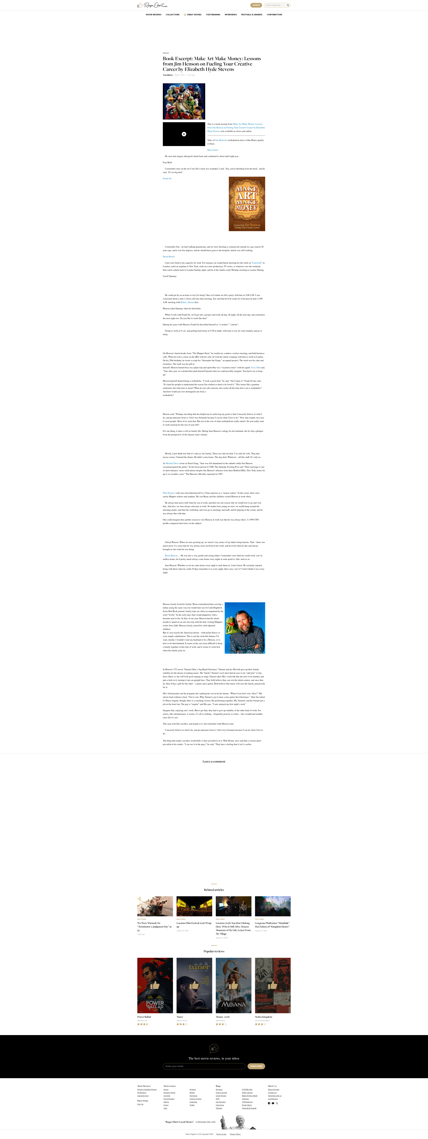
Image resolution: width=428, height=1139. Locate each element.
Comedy (167, 1096)
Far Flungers (220, 1102)
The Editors (168, 75)
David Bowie (168, 256)
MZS (217, 1099)
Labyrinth (256, 262)
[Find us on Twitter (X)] (277, 1103)
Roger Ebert (247, 1105)
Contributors (274, 15)
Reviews (219, 1090)
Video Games (247, 1093)
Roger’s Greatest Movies (147, 1090)
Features (166, 53)
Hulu (165, 1108)
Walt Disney (168, 492)
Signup (256, 5)
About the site (273, 1090)
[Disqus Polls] (214, 795)
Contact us (272, 1093)
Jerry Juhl (255, 367)
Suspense (193, 1102)
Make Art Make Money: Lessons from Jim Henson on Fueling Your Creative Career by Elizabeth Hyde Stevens (236, 127)
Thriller (192, 1105)
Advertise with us (274, 1096)
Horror (166, 1105)
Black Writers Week (249, 1096)
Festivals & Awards (251, 15)
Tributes (219, 1108)
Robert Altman (187, 302)
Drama (166, 1102)
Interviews (231, 15)
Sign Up (140, 1104)
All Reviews (141, 1093)
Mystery (193, 1090)
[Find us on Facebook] (269, 1103)
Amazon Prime (169, 1093)
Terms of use (221, 1134)
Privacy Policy (235, 1134)
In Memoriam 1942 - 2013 (205, 1122)
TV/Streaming (213, 15)
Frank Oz (167, 178)
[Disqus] (214, 850)
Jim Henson (220, 140)
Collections (172, 15)
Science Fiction (195, 1099)
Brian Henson (171, 555)
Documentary (169, 1099)
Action (166, 1090)
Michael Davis (172, 463)
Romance (193, 1096)
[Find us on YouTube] (273, 1103)
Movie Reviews (153, 15)
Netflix (192, 1093)
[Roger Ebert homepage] (152, 5)
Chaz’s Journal (221, 1093)
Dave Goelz (212, 149)
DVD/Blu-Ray (247, 1090)
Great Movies (194, 15)
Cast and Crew (143, 1096)
